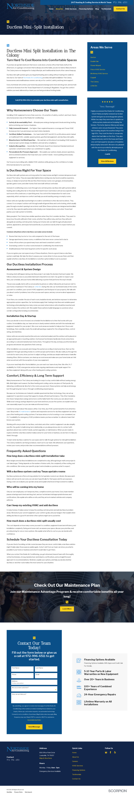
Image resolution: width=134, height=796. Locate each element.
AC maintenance (25, 412)
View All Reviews (107, 161)
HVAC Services (77, 766)
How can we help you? (19, 694)
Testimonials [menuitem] (106, 9)
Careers (75, 761)
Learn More (67, 609)
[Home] (20, 6)
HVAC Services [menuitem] (71, 9)
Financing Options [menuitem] (86, 9)
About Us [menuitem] (59, 9)
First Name (15, 668)
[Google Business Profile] (106, 752)
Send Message (34, 727)
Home (74, 753)
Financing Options (78, 770)
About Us (75, 757)
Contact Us (120, 9)
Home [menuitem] (51, 9)
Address (14, 681)
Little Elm (37, 287)
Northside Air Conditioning (32, 78)
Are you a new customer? (20, 687)
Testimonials (76, 774)
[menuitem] (107, 57)
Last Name (39, 668)
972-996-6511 (120, 2)
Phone (14, 674)
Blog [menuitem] (97, 9)
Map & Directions (45, 758)
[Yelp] (115, 752)
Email (37, 674)
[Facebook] (110, 752)
